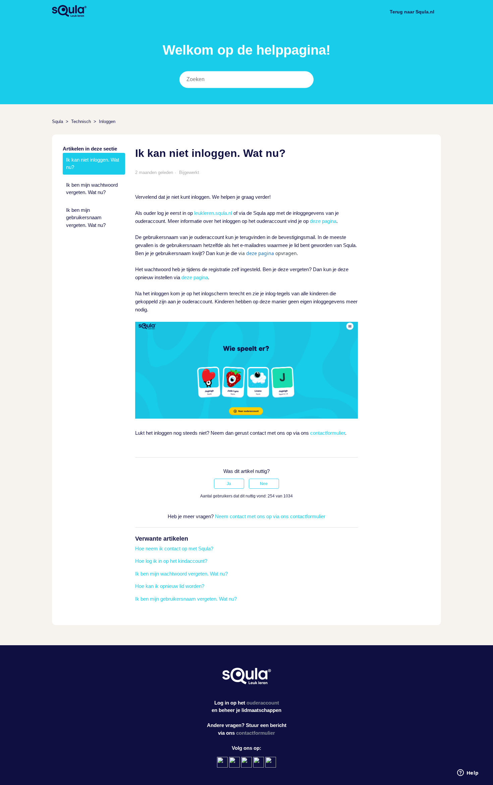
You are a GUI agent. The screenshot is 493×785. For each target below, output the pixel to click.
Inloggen (107, 121)
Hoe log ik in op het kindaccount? (171, 561)
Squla (57, 121)
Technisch (81, 121)
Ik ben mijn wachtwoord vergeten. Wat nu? (92, 188)
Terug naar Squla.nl (412, 11)
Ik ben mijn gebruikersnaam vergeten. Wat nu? (86, 217)
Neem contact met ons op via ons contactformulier (270, 516)
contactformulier (327, 433)
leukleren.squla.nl (213, 213)
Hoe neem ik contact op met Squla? (174, 548)
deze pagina (323, 221)
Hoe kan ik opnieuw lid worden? (169, 586)
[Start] (69, 15)
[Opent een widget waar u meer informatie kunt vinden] (467, 773)
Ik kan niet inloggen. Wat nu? (92, 163)
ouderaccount (262, 703)
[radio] (229, 484)
